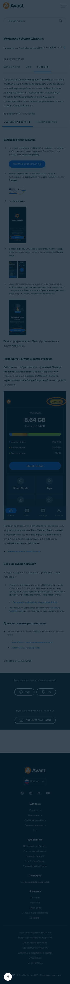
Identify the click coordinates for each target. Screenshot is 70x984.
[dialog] (35, 492)
